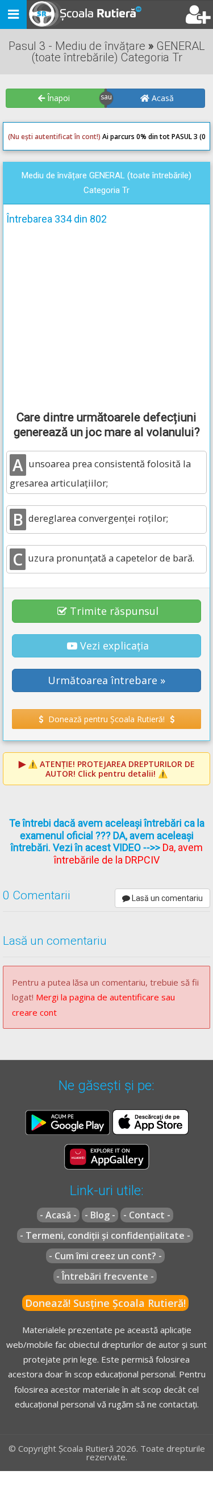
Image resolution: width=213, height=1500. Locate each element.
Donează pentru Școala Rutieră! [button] (106, 719)
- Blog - (100, 1215)
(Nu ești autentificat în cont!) (54, 136)
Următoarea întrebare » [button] (106, 680)
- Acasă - (58, 1215)
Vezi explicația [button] (114, 645)
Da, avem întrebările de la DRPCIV (128, 853)
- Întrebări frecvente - (105, 1276)
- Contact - (146, 1215)
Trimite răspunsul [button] (114, 611)
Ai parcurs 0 (74, 136)
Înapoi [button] (57, 98)
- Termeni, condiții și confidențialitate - (105, 1235)
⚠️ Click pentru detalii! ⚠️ (111, 769)
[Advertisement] (106, 315)
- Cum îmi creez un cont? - (105, 1256)
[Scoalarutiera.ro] (75, 15)
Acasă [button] (161, 98)
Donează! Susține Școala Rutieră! (105, 1303)
